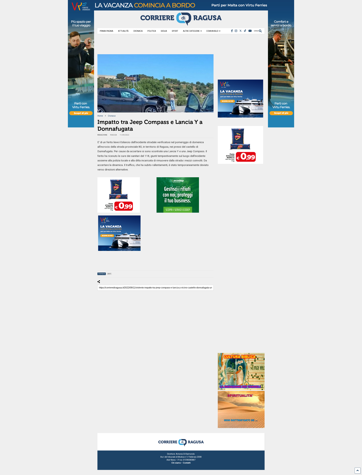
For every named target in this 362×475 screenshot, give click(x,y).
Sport (175, 31)
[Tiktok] (245, 30)
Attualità (123, 31)
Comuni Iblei (212, 31)
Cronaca (138, 31)
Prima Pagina (106, 31)
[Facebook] (232, 30)
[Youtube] (250, 30)
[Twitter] (240, 30)
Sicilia (164, 31)
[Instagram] (236, 30)
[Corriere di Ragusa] (181, 25)
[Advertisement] (148, 45)
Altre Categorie (191, 31)
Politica (151, 31)
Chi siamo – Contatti (181, 463)
